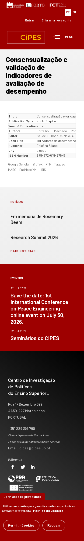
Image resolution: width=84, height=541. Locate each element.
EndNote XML (28, 170)
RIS (43, 170)
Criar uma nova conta (56, 20)
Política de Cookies (48, 511)
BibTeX (37, 164)
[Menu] (57, 37)
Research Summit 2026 (34, 237)
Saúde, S (43, 136)
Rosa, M (56, 136)
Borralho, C (44, 131)
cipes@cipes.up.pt (34, 448)
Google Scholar (19, 164)
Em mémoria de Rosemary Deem (36, 219)
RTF (48, 164)
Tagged (59, 164)
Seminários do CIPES (34, 338)
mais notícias (23, 250)
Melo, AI (69, 136)
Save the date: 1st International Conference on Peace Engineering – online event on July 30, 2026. (39, 308)
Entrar (29, 20)
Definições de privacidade (23, 497)
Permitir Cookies (21, 525)
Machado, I (61, 131)
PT (68, 12)
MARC (12, 170)
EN (74, 12)
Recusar (53, 525)
